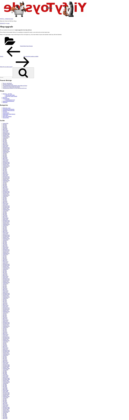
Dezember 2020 (6, 205)
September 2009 (6, 368)
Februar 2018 (5, 247)
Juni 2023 (5, 169)
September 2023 (6, 165)
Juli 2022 (5, 182)
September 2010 (6, 354)
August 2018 (5, 239)
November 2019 (6, 221)
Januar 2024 (5, 161)
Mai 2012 (5, 330)
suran (8, 23)
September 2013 (6, 311)
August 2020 (5, 210)
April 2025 (5, 142)
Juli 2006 (5, 413)
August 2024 (5, 152)
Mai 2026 (5, 127)
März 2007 (5, 403)
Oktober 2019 (6, 222)
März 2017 (5, 260)
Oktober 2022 (6, 179)
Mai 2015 (5, 287)
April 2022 (5, 186)
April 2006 (5, 417)
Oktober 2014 (6, 295)
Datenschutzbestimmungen (8, 101)
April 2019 (5, 230)
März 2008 (5, 389)
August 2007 (5, 397)
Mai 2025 (5, 141)
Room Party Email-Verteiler (11, 96)
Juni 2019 (5, 227)
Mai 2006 (5, 415)
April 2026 (5, 128)
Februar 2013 (5, 320)
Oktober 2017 (6, 252)
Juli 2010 (5, 356)
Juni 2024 (5, 155)
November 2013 (6, 309)
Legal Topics (5, 115)
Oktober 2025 (6, 135)
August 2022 (5, 181)
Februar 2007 (5, 405)
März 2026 (5, 129)
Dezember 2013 (6, 307)
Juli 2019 (5, 226)
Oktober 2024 (6, 150)
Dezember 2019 (6, 220)
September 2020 (6, 209)
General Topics (6, 112)
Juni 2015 (5, 286)
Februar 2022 (5, 189)
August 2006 (5, 412)
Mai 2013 (5, 316)
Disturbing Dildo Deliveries (8, 110)
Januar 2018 (5, 248)
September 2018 (6, 238)
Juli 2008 (5, 384)
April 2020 (5, 215)
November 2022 (6, 178)
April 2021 (5, 201)
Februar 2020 (5, 218)
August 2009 (5, 369)
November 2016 (6, 265)
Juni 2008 (5, 385)
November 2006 (6, 408)
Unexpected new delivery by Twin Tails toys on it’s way (15, 88)
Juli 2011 (5, 343)
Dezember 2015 (6, 278)
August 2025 (5, 138)
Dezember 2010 (6, 350)
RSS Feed (5, 97)
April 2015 (5, 288)
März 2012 (5, 333)
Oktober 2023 (6, 164)
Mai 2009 (5, 373)
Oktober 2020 (6, 208)
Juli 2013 (5, 313)
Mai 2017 (5, 258)
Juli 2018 (5, 241)
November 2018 (6, 236)
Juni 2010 (5, 357)
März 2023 (5, 173)
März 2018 (5, 246)
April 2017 (5, 259)
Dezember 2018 (6, 235)
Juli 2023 (5, 168)
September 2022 (6, 180)
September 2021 (6, 195)
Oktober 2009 (6, 367)
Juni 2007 (5, 400)
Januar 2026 (5, 131)
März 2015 (5, 289)
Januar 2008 (5, 391)
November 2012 (6, 323)
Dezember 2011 (6, 337)
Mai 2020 (5, 214)
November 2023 (6, 163)
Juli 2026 (5, 124)
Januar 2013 (5, 321)
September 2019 (6, 224)
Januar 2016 (5, 277)
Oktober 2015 (6, 281)
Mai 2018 (5, 243)
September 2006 (6, 411)
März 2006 (5, 418)
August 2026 (5, 123)
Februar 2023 (5, 174)
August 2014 (5, 298)
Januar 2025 (5, 146)
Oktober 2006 (6, 409)
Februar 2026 (5, 130)
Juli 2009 (5, 371)
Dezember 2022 (6, 176)
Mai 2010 (5, 358)
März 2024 (5, 158)
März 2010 (5, 361)
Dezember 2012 (6, 322)
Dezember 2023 (6, 162)
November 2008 (6, 379)
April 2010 (5, 360)
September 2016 (6, 267)
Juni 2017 (5, 256)
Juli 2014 (5, 299)
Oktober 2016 (6, 266)
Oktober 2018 (6, 237)
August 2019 (5, 225)
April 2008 (5, 388)
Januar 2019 (5, 233)
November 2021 (6, 192)
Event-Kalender (6, 98)
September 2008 (6, 381)
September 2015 (6, 282)
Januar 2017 (5, 263)
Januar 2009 (5, 377)
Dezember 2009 (6, 364)
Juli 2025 (5, 139)
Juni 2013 (5, 315)
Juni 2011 (5, 344)
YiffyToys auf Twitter (10, 95)
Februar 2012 (5, 334)
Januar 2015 (5, 292)
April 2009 (5, 374)
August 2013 (5, 312)
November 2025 (6, 134)
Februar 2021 (5, 203)
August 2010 (5, 355)
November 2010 (6, 351)
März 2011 (5, 346)
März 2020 (5, 216)
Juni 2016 (5, 271)
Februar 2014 (5, 305)
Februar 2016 (5, 276)
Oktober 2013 (6, 310)
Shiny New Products (7, 116)
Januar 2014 (5, 306)
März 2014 (5, 304)
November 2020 (6, 207)
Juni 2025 (5, 140)
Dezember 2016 (6, 264)
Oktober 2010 (6, 352)
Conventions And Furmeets (8, 109)
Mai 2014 (5, 301)
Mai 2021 (5, 199)
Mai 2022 (5, 185)
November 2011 (6, 338)
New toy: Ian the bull (7, 83)
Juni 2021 (5, 198)
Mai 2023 (5, 170)
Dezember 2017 (6, 249)
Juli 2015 (5, 284)
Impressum (5, 102)
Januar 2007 (5, 406)
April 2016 (5, 273)
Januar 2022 (5, 190)
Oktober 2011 (6, 339)
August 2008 (5, 383)
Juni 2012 (5, 329)
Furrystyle (5, 111)
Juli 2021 (5, 197)
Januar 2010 (5, 363)
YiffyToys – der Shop (7, 93)
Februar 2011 (5, 347)
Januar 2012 (5, 335)
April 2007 (5, 402)
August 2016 (5, 269)
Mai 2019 (5, 229)
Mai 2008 (5, 386)
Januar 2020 (5, 219)
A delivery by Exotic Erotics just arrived (11, 86)
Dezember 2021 (6, 191)
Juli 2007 (5, 398)
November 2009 (6, 366)
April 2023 (5, 172)
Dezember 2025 (6, 133)
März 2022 (5, 187)
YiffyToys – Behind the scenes (6, 18)
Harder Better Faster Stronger (26, 46)
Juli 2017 (5, 255)
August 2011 (5, 341)
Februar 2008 (5, 390)
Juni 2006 (5, 414)
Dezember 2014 (6, 293)
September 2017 (6, 253)
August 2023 (5, 167)
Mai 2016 (5, 272)
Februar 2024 (5, 159)
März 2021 (5, 202)
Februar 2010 (5, 362)
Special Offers (6, 117)
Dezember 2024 (6, 147)
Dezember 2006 (6, 407)
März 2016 (5, 275)
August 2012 (5, 327)
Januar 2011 (5, 349)
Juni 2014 (5, 300)
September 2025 (6, 136)
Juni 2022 (5, 184)
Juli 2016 (5, 270)
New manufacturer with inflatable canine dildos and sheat (15, 85)
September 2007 (6, 396)
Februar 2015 (5, 290)
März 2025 (5, 144)
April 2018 (5, 244)
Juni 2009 (5, 372)
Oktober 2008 (6, 380)
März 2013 (5, 318)
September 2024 (6, 151)
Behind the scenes (6, 108)
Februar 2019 (5, 232)
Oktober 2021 (6, 193)
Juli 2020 (5, 212)
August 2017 (5, 254)
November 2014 (6, 294)
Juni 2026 (5, 125)
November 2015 (6, 280)
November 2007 (6, 394)
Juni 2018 (5, 242)
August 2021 (5, 196)
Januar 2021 (5, 204)
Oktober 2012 (6, 324)
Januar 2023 (5, 175)
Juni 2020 (5, 213)
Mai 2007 (5, 401)
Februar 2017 (5, 261)
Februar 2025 (5, 145)
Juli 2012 (5, 328)
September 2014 (6, 297)
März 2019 (5, 231)
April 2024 (5, 157)
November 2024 (6, 148)
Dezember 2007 (6, 392)
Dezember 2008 (6, 378)
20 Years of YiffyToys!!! (8, 84)
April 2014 (5, 303)
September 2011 (6, 340)
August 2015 (5, 283)
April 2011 (5, 345)
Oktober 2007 (6, 395)
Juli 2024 (5, 153)
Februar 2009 (5, 375)
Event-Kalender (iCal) (10, 99)
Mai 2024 (5, 156)
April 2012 (5, 332)
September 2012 (6, 326)
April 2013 (5, 317)
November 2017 (6, 250)
